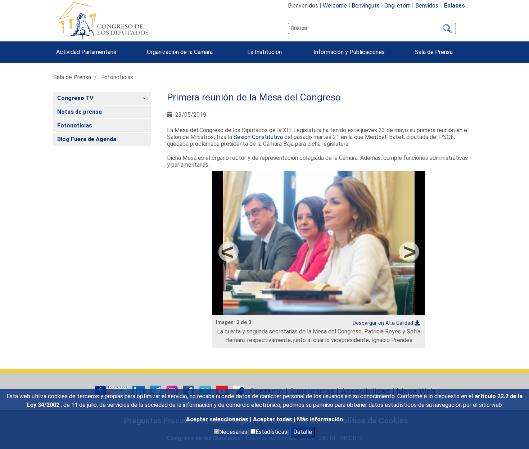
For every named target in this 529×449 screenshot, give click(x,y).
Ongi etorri (397, 5)
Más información (320, 419)
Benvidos (426, 5)
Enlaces (454, 5)
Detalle (302, 431)
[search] (372, 28)
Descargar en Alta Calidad (383, 323)
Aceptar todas (273, 419)
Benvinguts (366, 5)
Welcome (335, 5)
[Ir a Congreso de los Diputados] (103, 21)
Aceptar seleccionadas (218, 419)
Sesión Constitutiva (258, 137)
